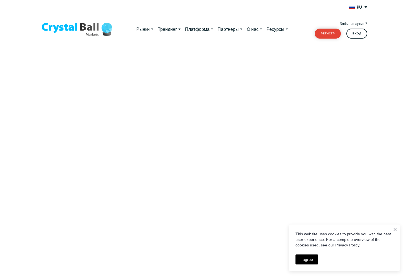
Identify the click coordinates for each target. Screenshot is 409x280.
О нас (252, 29)
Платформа (197, 29)
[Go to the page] (77, 29)
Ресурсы (275, 29)
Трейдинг (167, 29)
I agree (306, 259)
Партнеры (228, 29)
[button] (328, 34)
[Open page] (352, 7)
